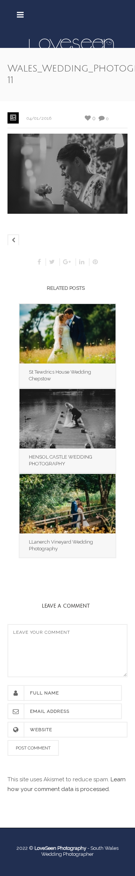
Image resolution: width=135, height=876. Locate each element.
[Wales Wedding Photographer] (71, 43)
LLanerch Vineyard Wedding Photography (61, 545)
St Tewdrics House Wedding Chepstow (60, 375)
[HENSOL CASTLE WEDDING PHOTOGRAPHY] (68, 418)
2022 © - (53, 848)
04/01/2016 (38, 118)
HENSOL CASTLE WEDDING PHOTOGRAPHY (60, 460)
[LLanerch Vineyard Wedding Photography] (68, 503)
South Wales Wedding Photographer (79, 851)
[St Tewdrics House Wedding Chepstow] (68, 334)
